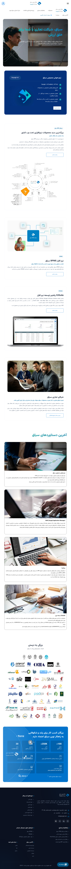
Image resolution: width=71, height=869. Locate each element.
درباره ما (57, 15)
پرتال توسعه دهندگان (30, 845)
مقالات (32, 853)
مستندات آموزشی (30, 851)
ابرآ (16, 848)
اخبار (33, 856)
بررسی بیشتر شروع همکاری (54, 415)
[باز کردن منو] (68, 3)
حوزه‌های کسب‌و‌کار (27, 796)
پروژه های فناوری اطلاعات (28, 10)
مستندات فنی (31, 848)
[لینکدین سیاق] (63, 821)
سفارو (16, 851)
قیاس (16, 845)
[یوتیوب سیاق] (59, 821)
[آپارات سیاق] (55, 821)
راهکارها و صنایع (41, 10)
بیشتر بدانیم (57, 108)
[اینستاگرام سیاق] (67, 821)
